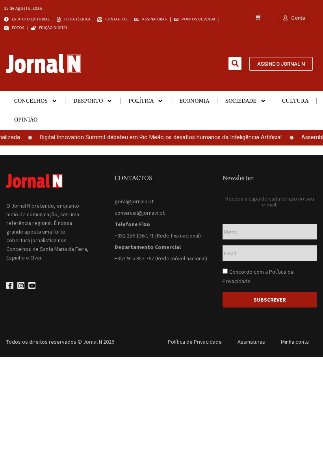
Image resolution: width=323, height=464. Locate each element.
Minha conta (295, 341)
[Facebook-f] (9, 285)
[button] (234, 63)
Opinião (25, 119)
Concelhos (31, 101)
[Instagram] (20, 285)
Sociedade (240, 101)
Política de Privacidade (195, 341)
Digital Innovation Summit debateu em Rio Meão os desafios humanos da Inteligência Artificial (157, 137)
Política (141, 101)
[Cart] (257, 18)
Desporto (88, 101)
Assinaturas (251, 341)
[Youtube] (31, 285)
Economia (194, 101)
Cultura (295, 101)
